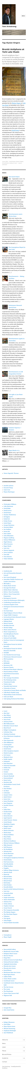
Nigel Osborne (8, 542)
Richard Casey (8, 878)
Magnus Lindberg (9, 537)
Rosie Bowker (8, 885)
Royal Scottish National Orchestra (14, 889)
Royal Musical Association (11, 673)
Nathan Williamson (9, 540)
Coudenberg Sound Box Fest (12, 602)
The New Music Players (10, 914)
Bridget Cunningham (10, 730)
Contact (4, 1061)
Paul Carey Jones (8, 862)
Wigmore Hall (8, 995)
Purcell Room (7, 970)
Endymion (7, 761)
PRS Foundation (8, 659)
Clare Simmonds (8, 740)
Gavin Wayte (7, 523)
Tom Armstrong (9, 26)
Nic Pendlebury (8, 849)
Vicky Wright (7, 920)
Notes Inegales (8, 855)
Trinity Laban (8, 684)
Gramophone (7, 935)
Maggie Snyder (8, 826)
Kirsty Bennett (8, 816)
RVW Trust (7, 675)
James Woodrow (8, 801)
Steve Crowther (8, 552)
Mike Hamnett (8, 845)
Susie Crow (7, 490)
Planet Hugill (7, 937)
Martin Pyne (7, 832)
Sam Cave (6, 548)
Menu (23, 15)
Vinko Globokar (8, 558)
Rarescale (6, 874)
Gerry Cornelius (8, 774)
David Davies (7, 749)
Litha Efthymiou (8, 535)
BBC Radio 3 (7, 583)
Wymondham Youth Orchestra (13, 694)
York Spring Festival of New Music (14, 699)
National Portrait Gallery (11, 962)
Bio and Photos (6, 1054)
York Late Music (8, 696)
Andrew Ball (7, 717)
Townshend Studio (9, 682)
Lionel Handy (8, 822)
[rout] (5, 711)
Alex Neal (6, 713)
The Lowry (7, 989)
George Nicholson (9, 525)
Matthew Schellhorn (10, 841)
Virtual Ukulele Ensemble (11, 922)
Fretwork (6, 769)
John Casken (7, 533)
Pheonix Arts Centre (10, 966)
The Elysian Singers (9, 912)
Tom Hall (6, 554)
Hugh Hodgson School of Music (13, 613)
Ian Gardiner (7, 529)
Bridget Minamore (9, 1022)
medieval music (13, 163)
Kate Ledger (7, 813)
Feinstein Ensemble (9, 765)
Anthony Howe (8, 721)
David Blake (7, 508)
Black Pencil (7, 728)
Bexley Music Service (10, 585)
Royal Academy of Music (11, 671)
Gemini (6, 772)
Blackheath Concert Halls (11, 951)
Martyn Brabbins (9, 834)
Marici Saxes (7, 828)
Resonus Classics (9, 667)
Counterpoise (8, 744)
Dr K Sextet (7, 755)
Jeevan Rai (7, 531)
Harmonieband (8, 778)
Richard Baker (8, 876)
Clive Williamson (9, 742)
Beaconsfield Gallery (10, 949)
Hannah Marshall (9, 776)
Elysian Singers (16, 103)
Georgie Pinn (7, 1008)
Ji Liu (5, 807)
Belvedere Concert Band (11, 726)
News (4, 1043)
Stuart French (8, 908)
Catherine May (8, 732)
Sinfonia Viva (7, 901)
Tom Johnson (8, 556)
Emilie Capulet (8, 759)
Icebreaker (7, 793)
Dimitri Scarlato (8, 753)
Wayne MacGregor (9, 492)
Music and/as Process (10, 629)
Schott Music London (10, 978)
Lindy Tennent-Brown (10, 820)
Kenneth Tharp (8, 487)
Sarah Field (7, 895)
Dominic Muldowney (10, 514)
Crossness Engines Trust (11, 604)
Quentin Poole (8, 872)
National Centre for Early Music (13, 960)
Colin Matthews (8, 506)
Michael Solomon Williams (11, 843)
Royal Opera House (9, 974)
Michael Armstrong (9, 1028)
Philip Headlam (8, 866)
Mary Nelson (7, 839)
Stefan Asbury (8, 904)
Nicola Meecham (9, 853)
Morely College (8, 627)
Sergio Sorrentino (9, 897)
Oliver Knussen (8, 544)
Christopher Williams (10, 504)
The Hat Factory (8, 987)
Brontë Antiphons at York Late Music (13, 50)
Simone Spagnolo (9, 550)
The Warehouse (8, 991)
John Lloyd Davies (9, 1010)
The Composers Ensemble (11, 910)
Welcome (5, 1039)
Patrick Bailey (8, 860)
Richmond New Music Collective (13, 669)
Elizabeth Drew (8, 757)
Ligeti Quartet (8, 818)
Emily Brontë (5, 163)
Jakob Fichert (8, 797)
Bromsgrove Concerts (10, 598)
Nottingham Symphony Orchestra (14, 857)
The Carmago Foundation (11, 678)
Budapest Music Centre (10, 953)
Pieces (4, 1050)
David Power (15, 130)
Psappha (6, 868)
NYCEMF (6, 652)
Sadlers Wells (7, 976)
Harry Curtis (7, 780)
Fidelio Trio (7, 767)
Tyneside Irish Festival (10, 686)
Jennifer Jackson (8, 485)
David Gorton (8, 510)
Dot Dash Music (8, 611)
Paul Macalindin (8, 864)
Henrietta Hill (8, 782)
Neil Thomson (8, 847)
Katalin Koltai (8, 811)
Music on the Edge (9, 636)
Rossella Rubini (8, 887)
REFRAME (7, 663)
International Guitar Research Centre (15, 617)
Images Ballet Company (11, 615)
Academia (5, 1058)
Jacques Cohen (8, 795)
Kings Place (7, 958)
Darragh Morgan (9, 746)
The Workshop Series (10, 680)
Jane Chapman (8, 803)
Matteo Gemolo (8, 623)
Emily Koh (7, 519)
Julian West (7, 809)
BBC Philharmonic (9, 723)
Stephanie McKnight (10, 1030)
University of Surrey (9, 688)
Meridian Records (9, 625)
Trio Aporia (7, 918)
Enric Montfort (8, 763)
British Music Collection (11, 590)
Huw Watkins (8, 788)
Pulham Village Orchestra (11, 870)
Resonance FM (8, 665)
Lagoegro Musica (9, 619)
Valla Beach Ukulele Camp (11, 692)
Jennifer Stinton (8, 805)
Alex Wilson (7, 715)
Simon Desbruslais (9, 899)
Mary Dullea (7, 837)
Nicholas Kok (7, 851)
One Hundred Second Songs (12, 655)
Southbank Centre (9, 981)
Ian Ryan (6, 790)
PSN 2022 (6, 661)
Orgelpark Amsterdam (10, 964)
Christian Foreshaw (9, 734)
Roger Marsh (7, 546)
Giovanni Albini (8, 527)
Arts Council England (10, 577)
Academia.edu (8, 571)
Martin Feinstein (9, 830)
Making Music (8, 621)
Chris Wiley (7, 1024)
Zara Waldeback (8, 1032)
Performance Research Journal (13, 657)
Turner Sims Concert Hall (11, 993)
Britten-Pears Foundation (11, 592)
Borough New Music (10, 588)
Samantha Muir (8, 893)
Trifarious (6, 916)
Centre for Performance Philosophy (14, 600)
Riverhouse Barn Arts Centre (12, 972)
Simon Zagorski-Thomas (11, 473)
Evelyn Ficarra (8, 521)
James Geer (7, 799)
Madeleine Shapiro (9, 824)
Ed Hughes (7, 517)
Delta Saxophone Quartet (11, 751)
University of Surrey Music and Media (15, 690)
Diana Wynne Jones (9, 1026)
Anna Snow (7, 719)
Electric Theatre (8, 955)
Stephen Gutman (9, 906)
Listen (4, 1047)
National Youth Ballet (10, 638)
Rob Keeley (7, 883)
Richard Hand (8, 880)
